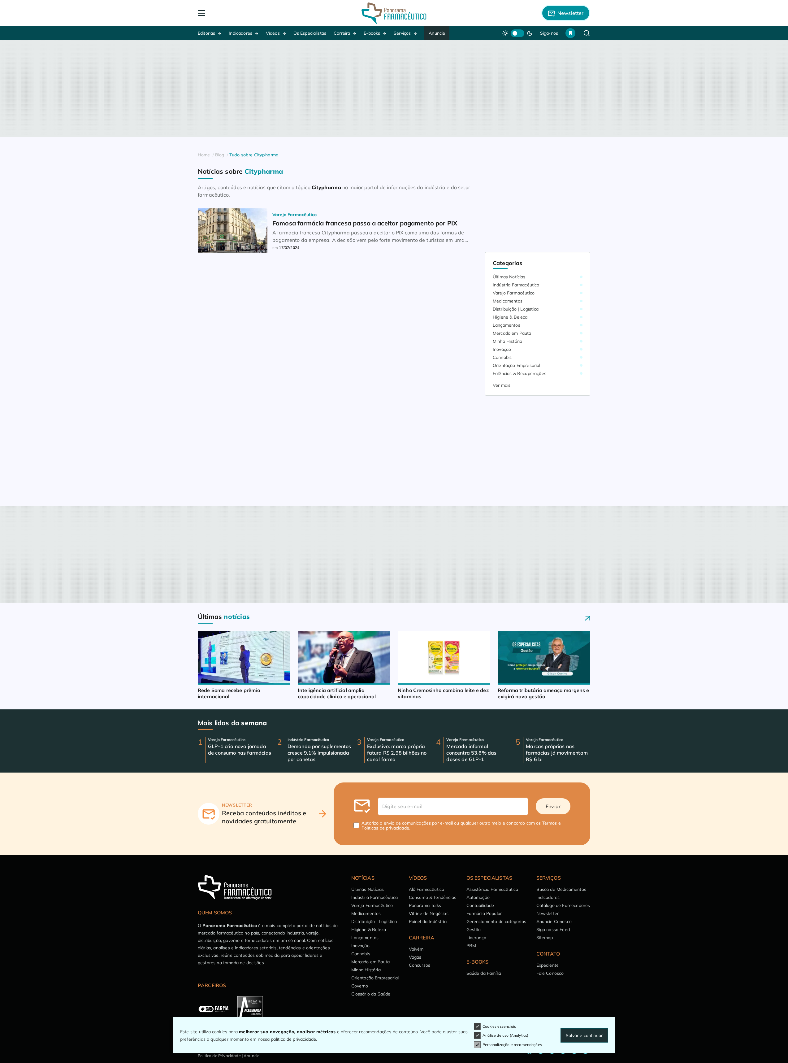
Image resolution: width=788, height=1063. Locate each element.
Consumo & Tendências (432, 897)
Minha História (507, 341)
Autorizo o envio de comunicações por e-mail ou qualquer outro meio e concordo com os (461, 825)
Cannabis (502, 357)
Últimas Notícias (509, 277)
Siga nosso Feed (553, 929)
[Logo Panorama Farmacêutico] (394, 13)
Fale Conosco (550, 973)
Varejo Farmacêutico (514, 293)
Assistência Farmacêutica (492, 889)
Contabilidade (480, 905)
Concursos (419, 965)
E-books (372, 33)
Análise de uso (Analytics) (505, 1035)
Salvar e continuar (584, 1035)
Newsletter (547, 913)
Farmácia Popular (484, 913)
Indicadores (240, 33)
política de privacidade (293, 1039)
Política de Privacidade (219, 1055)
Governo (359, 986)
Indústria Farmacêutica (516, 285)
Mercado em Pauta (512, 333)
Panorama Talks (425, 905)
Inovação (502, 349)
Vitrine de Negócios (428, 913)
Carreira (342, 33)
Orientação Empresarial (516, 365)
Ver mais (501, 385)
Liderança (476, 937)
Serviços (402, 33)
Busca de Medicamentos (561, 889)
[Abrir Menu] (237, 13)
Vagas (415, 957)
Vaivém (416, 949)
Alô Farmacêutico (426, 889)
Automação (478, 897)
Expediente (547, 965)
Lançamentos (506, 325)
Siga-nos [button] (549, 33)
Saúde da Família (483, 973)
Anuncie (437, 33)
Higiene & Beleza (510, 317)
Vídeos (273, 33)
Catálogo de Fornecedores (563, 905)
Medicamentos (507, 301)
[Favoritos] (570, 33)
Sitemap (544, 937)
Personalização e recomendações (512, 1044)
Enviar (553, 806)
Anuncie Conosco (554, 921)
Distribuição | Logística (516, 309)
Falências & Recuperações (519, 373)
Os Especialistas (310, 33)
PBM (471, 945)
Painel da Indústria (428, 921)
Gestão (473, 929)
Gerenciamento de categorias (496, 921)
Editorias (206, 33)
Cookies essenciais (499, 1026)
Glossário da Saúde (371, 994)
